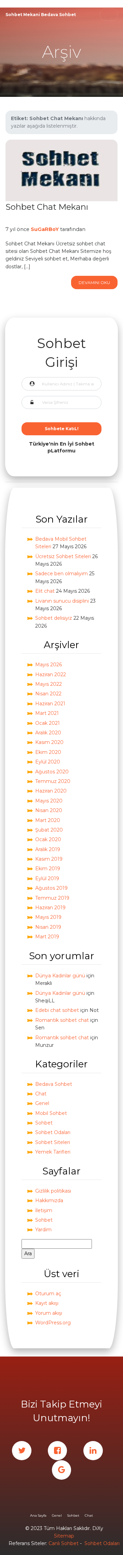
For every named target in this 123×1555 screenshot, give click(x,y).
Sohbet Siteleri (52, 1142)
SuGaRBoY (45, 229)
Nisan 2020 (48, 810)
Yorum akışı (48, 1313)
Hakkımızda (49, 1200)
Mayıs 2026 (48, 664)
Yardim (43, 1229)
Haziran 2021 (50, 704)
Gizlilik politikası (53, 1191)
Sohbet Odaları (52, 1132)
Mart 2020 (47, 820)
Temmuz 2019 (52, 898)
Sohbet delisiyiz (53, 618)
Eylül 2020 (47, 762)
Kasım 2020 (49, 742)
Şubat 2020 (49, 830)
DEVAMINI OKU (94, 282)
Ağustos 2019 (51, 888)
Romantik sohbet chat (62, 1020)
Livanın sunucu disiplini (62, 601)
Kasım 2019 (49, 859)
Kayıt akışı (46, 1303)
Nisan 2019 (48, 927)
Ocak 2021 (47, 723)
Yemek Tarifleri (52, 1152)
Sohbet (44, 1123)
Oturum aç (48, 1293)
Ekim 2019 (47, 868)
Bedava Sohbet (53, 1084)
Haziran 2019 (50, 907)
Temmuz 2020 (52, 781)
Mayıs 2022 (48, 684)
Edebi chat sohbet (57, 1010)
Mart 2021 (47, 713)
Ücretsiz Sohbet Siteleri (63, 556)
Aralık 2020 (48, 733)
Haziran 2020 (51, 791)
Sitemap (64, 1536)
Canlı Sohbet (64, 1543)
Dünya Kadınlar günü (60, 976)
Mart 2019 (47, 937)
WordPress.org (53, 1323)
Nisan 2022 (48, 694)
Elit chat (45, 591)
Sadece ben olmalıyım (61, 573)
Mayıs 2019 (48, 917)
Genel (42, 1103)
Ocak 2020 (48, 839)
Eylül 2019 (47, 878)
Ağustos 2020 (52, 772)
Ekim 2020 (48, 752)
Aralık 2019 (47, 849)
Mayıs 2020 (49, 801)
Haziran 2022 (50, 674)
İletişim (43, 1210)
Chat (40, 1094)
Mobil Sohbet (51, 1113)
